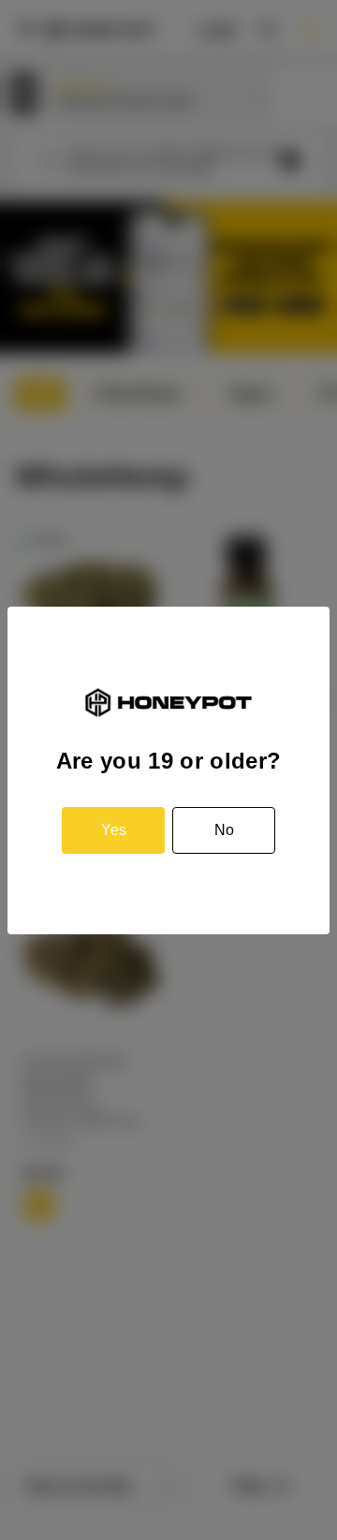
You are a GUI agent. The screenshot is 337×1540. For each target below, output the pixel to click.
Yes (113, 830)
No (224, 830)
